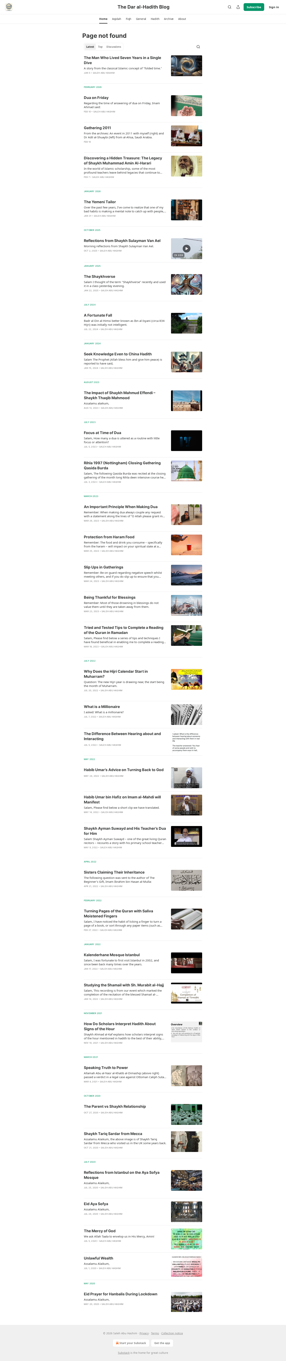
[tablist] (103, 47)
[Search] (229, 7)
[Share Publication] (238, 7)
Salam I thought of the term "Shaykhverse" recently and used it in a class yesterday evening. (125, 284)
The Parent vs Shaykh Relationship (115, 1106)
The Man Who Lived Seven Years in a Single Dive (122, 60)
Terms (155, 1333)
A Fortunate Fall (98, 315)
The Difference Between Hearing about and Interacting (122, 736)
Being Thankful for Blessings (110, 597)
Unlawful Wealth (98, 1258)
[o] (186, 248)
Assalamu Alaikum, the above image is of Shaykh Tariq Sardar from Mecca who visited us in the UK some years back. (125, 1141)
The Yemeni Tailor (100, 202)
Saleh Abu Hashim (104, 72)
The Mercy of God (100, 1231)
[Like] (86, 78)
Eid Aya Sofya (96, 1204)
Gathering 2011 (97, 128)
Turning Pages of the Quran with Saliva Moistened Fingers (118, 913)
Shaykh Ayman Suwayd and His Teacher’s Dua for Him (125, 831)
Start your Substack (132, 1343)
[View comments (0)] (112, 78)
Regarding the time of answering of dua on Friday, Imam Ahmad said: (122, 105)
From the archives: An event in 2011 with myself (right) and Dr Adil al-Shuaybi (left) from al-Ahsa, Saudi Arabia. (124, 135)
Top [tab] (100, 47)
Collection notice (172, 1333)
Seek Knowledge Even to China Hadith (118, 354)
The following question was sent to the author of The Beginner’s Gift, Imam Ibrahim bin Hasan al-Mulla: (119, 880)
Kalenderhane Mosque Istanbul (112, 955)
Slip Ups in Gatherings (103, 567)
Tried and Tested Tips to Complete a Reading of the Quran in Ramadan (123, 630)
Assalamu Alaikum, (97, 1183)
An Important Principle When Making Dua (121, 507)
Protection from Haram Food (109, 537)
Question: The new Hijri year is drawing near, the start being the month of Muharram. (124, 684)
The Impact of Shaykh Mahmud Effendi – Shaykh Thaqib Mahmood (119, 395)
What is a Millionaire (102, 706)
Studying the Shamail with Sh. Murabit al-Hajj (124, 985)
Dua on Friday (96, 97)
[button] (103, 19)
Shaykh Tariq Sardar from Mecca (113, 1134)
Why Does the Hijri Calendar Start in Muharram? (116, 674)
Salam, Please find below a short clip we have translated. (122, 807)
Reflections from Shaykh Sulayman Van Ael (122, 240)
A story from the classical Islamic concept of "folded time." (123, 68)
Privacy (144, 1333)
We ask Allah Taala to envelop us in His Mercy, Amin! (119, 1236)
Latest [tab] (90, 47)
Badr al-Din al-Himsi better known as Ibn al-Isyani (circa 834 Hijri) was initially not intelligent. (124, 323)
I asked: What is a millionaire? (104, 712)
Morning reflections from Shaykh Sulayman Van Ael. (119, 246)
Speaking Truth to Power (106, 1067)
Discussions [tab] (113, 47)
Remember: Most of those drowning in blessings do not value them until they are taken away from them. (121, 605)
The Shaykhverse (99, 276)
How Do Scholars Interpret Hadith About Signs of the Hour (120, 1026)
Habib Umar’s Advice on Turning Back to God (124, 770)
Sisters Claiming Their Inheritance (114, 872)
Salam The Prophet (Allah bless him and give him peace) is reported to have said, (123, 361)
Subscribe (254, 7)
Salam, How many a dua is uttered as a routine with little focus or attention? (122, 440)
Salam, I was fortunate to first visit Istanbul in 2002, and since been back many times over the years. (121, 962)
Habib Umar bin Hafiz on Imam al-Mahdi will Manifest (122, 799)
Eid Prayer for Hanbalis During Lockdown (120, 1294)
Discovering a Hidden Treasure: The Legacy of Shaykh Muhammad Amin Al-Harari (123, 160)
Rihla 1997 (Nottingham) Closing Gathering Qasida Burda (122, 465)
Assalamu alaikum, (96, 403)
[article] (143, 68)
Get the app (162, 1343)
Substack (124, 1353)
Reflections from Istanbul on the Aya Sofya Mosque (122, 1175)
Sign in (274, 7)
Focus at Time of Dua (102, 433)
